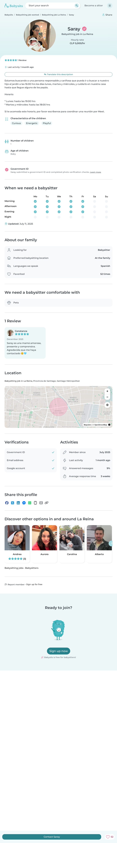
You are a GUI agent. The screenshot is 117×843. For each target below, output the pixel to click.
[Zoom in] (107, 391)
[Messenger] (24, 503)
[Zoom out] (107, 397)
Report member (16, 584)
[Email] (41, 503)
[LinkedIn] (18, 503)
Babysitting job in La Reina (77, 34)
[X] (12, 503)
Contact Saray (52, 836)
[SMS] (35, 503)
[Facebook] (7, 503)
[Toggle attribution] (109, 424)
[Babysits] (14, 5)
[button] (25, 343)
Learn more (95, 172)
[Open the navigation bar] (109, 5)
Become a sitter (93, 5)
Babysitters (31, 568)
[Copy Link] (47, 503)
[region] (58, 407)
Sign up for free (34, 584)
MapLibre (87, 424)
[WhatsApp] (29, 503)
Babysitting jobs (14, 568)
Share (108, 14)
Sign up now (58, 651)
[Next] (111, 543)
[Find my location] (107, 405)
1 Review (22, 60)
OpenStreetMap (100, 424)
